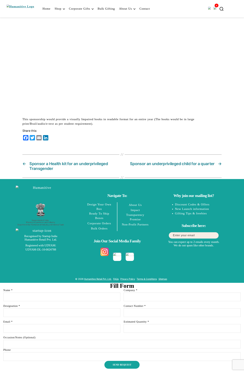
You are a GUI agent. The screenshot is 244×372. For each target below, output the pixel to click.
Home (46, 8)
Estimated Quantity (136, 321)
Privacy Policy (127, 279)
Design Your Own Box (99, 207)
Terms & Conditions (147, 279)
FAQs (116, 279)
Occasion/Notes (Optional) (19, 337)
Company (130, 290)
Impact (135, 210)
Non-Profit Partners (135, 224)
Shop (58, 8)
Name (8, 290)
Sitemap (163, 279)
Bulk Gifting (106, 8)
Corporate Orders (99, 223)
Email (8, 321)
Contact (144, 8)
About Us (125, 8)
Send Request (122, 365)
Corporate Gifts (79, 8)
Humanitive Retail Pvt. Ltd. (98, 279)
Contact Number (135, 306)
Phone (7, 349)
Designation (11, 306)
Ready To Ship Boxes (99, 216)
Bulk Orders (99, 228)
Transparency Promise (135, 217)
